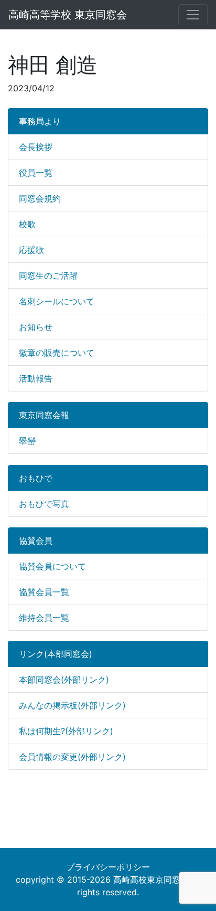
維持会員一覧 (44, 617)
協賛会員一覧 (44, 592)
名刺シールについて (56, 301)
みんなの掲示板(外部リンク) (72, 705)
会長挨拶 (35, 147)
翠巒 (27, 441)
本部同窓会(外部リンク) (64, 679)
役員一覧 (35, 172)
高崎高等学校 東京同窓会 (67, 14)
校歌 (27, 224)
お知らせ (35, 327)
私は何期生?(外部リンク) (66, 731)
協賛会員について (52, 566)
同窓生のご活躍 (48, 275)
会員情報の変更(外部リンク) (72, 756)
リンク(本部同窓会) (55, 654)
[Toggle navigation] (193, 14)
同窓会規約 (40, 198)
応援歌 (31, 250)
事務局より (40, 121)
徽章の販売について (56, 352)
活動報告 (35, 378)
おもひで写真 (44, 504)
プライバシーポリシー (108, 867)
